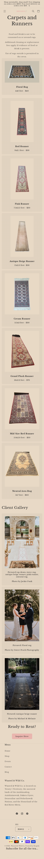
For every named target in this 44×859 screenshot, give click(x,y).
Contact (8, 767)
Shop (7, 756)
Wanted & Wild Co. (18, 846)
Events (8, 761)
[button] (4, 11)
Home (7, 751)
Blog (7, 772)
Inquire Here (22, 736)
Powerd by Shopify (32, 846)
